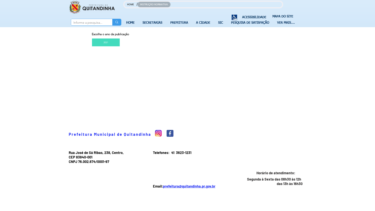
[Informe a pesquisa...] (116, 22)
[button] (153, 23)
